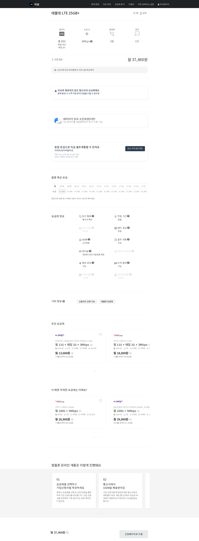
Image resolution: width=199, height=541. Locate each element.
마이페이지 (164, 4)
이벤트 (131, 4)
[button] (94, 371)
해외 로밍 (95, 4)
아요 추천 (107, 4)
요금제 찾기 (120, 4)
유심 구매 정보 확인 (135, 148)
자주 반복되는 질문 (146, 4)
